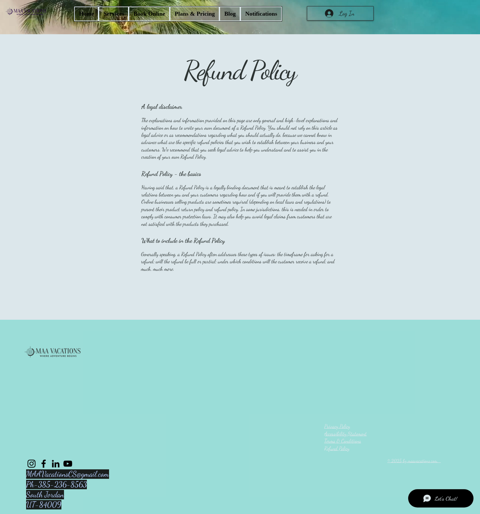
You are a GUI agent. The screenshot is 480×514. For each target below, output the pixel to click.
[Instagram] (31, 463)
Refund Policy (336, 448)
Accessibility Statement (345, 434)
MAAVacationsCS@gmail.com (67, 474)
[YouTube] (67, 463)
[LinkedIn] (55, 463)
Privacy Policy (337, 426)
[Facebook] (43, 463)
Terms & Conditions (342, 441)
